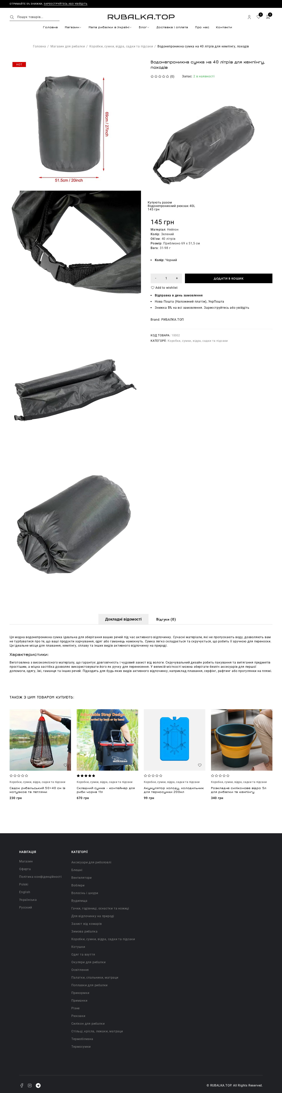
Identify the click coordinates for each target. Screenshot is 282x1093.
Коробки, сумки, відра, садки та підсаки (121, 46)
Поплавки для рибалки (89, 985)
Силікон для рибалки (88, 1023)
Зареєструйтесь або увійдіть (226, 307)
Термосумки (81, 1046)
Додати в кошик (229, 278)
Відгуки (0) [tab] (166, 619)
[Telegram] (38, 1085)
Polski (23, 884)
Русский (25, 907)
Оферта (25, 869)
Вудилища (79, 901)
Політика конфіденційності (40, 877)
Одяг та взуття (83, 954)
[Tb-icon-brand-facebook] (21, 1085)
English (24, 892)
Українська (28, 900)
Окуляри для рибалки (88, 962)
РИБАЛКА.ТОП (172, 319)
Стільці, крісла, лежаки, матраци (97, 1031)
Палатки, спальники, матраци (94, 977)
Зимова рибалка (84, 931)
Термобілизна (82, 1039)
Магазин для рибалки (67, 46)
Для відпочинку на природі (92, 916)
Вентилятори (81, 878)
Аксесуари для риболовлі (91, 862)
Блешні (76, 870)
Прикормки (80, 993)
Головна (39, 46)
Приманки (79, 1000)
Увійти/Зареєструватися (249, 17)
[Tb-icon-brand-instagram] (29, 1085)
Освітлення (80, 970)
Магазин (26, 861)
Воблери (78, 885)
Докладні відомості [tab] (123, 619)
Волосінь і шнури (84, 893)
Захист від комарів (86, 924)
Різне (75, 1008)
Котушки (78, 947)
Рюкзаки (78, 1016)
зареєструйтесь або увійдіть (65, 3)
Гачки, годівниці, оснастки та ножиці (100, 908)
